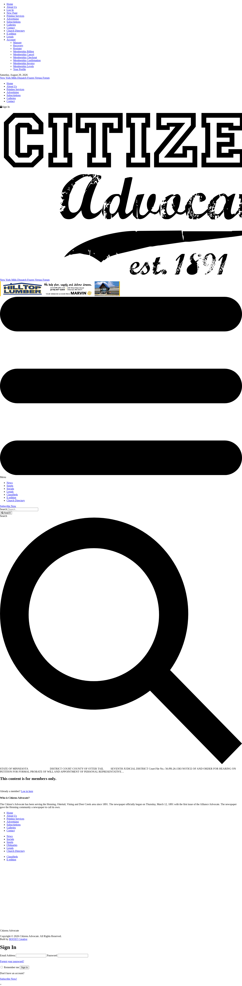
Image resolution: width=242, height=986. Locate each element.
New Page (12, 13)
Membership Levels (23, 66)
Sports (10, 485)
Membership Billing (23, 51)
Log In (10, 10)
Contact (11, 27)
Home (10, 4)
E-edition (11, 33)
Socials (10, 488)
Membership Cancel (23, 54)
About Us (12, 7)
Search (3, 509)
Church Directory (16, 30)
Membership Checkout (25, 57)
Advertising (13, 18)
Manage (17, 42)
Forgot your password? (12, 961)
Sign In (24, 967)
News (10, 482)
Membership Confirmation (27, 60)
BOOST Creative (18, 939)
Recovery (18, 45)
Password (52, 955)
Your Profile (19, 69)
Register (17, 48)
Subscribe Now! (8, 978)
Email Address (7, 955)
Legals (10, 36)
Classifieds (12, 494)
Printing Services (15, 15)
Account (11, 39)
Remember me (11, 967)
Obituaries (12, 845)
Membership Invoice (24, 63)
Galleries (11, 24)
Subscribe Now (8, 506)
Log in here (27, 791)
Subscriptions (14, 21)
